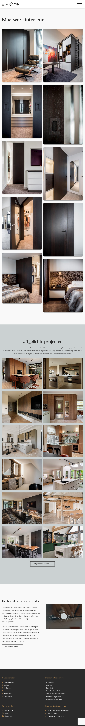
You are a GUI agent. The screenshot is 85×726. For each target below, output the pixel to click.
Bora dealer (50, 688)
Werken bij (49, 682)
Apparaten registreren (53, 697)
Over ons (49, 685)
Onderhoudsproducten (54, 691)
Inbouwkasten (8, 691)
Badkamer (7, 688)
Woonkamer (8, 694)
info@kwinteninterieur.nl (56, 716)
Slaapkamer (8, 697)
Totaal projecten (9, 682)
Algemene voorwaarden (54, 699)
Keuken (6, 685)
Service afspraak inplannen (55, 694)
